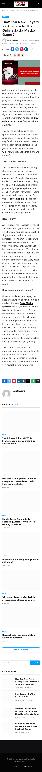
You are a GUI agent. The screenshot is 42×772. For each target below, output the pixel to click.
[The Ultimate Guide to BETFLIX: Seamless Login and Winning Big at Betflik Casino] (21, 421)
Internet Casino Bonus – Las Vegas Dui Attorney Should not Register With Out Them (27, 712)
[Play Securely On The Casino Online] (7, 697)
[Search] (38, 4)
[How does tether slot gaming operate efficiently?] (21, 542)
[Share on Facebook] (12, 49)
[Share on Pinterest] (22, 49)
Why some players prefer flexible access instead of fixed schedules (18, 598)
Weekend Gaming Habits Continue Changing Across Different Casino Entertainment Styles (19, 481)
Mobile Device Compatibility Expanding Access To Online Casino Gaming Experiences (19, 522)
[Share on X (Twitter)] (17, 49)
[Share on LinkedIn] (26, 49)
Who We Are (27, 766)
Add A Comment (21, 650)
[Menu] (3, 4)
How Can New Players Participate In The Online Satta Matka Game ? (27, 682)
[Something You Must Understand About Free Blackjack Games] (7, 727)
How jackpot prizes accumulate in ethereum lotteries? (18, 636)
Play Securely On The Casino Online (25, 695)
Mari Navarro (13, 40)
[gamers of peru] (21, 4)
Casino (5, 16)
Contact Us (16, 766)
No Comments (14, 43)
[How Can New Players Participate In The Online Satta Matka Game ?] (21, 72)
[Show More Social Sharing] (31, 49)
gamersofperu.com (21, 761)
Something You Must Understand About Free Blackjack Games (26, 726)
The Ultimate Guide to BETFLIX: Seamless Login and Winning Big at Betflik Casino (19, 441)
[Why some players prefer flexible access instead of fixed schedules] (21, 580)
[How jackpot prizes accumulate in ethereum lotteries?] (21, 617)
